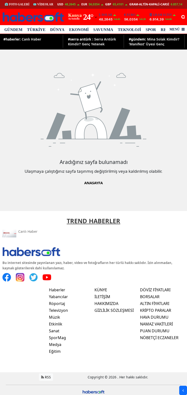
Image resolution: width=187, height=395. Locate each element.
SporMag (57, 337)
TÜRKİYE (36, 30)
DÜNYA (57, 30)
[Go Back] (183, 390)
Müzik (54, 317)
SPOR (151, 30)
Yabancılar (58, 296)
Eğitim (55, 351)
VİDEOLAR (45, 4)
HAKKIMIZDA (106, 303)
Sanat (54, 331)
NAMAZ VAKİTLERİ (156, 324)
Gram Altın (162, 14)
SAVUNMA (103, 30)
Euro (131, 14)
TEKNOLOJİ (129, 30)
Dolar (107, 14)
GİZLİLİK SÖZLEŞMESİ (114, 310)
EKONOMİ (79, 30)
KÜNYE (100, 290)
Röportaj (57, 303)
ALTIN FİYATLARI (154, 303)
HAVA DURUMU (154, 317)
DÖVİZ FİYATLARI (155, 290)
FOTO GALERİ (19, 4)
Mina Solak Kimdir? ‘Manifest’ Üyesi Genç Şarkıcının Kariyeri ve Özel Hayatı (154, 41)
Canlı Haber (22, 39)
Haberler (57, 290)
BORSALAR (149, 296)
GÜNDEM (13, 30)
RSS (47, 377)
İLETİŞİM (102, 296)
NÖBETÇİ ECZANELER (159, 337)
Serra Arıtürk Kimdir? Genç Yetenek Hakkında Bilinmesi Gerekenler (92, 41)
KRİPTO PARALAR (155, 310)
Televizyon (58, 310)
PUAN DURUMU (154, 331)
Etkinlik (55, 324)
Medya (55, 344)
